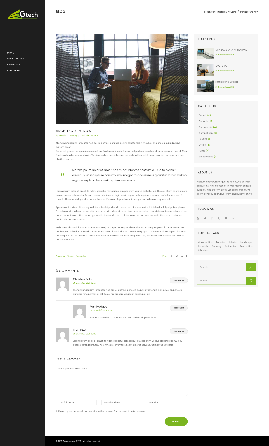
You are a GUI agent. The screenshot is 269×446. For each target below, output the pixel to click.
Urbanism (203, 250)
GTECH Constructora (215, 12)
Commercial (205, 127)
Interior (233, 242)
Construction (205, 242)
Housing (232, 12)
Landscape (60, 256)
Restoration (81, 256)
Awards (203, 115)
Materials (203, 246)
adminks (62, 135)
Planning (70, 256)
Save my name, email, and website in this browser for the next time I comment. (102, 411)
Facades (220, 242)
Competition (206, 133)
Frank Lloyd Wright (226, 82)
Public (202, 150)
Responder (179, 280)
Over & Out (222, 65)
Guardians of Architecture (231, 49)
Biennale (203, 121)
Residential (230, 246)
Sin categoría (206, 156)
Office (202, 144)
